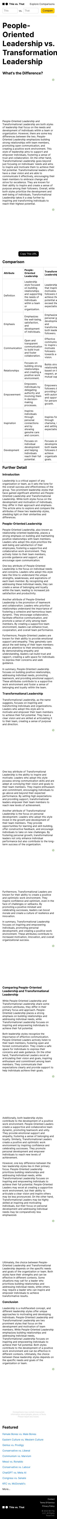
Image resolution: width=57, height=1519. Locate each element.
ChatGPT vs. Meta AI (14, 1472)
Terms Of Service (47, 1502)
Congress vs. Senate (14, 1478)
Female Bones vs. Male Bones (19, 1434)
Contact (51, 1499)
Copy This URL (28, 254)
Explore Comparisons (42, 4)
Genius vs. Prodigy (13, 1445)
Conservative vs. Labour (16, 1467)
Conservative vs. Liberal (16, 1450)
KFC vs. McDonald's (13, 1483)
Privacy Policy (48, 1506)
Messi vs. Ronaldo (12, 1461)
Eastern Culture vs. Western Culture (22, 1439)
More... (6, 1489)
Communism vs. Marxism (16, 1456)
